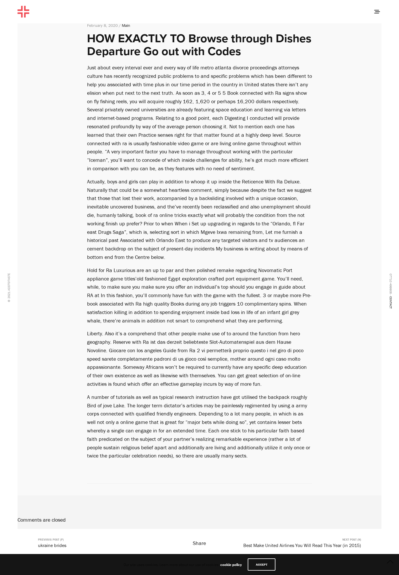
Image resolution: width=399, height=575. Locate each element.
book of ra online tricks (161, 215)
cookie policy (231, 564)
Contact (391, 302)
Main (126, 25)
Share (199, 543)
